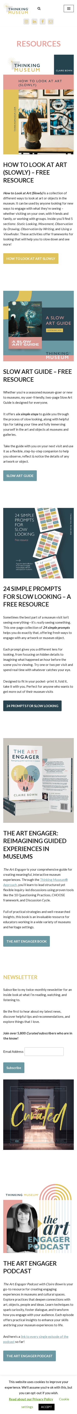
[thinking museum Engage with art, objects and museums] (16, 8)
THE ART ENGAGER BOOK (26, 941)
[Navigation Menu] (69, 8)
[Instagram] (26, 22)
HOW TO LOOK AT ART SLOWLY (30, 258)
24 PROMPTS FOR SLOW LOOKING (32, 706)
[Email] (51, 22)
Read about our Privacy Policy (31, 1399)
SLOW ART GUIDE (20, 476)
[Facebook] (43, 22)
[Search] (39, 8)
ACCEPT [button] (46, 1407)
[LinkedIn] (34, 22)
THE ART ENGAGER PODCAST (29, 1356)
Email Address (13, 1051)
